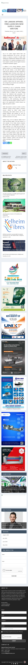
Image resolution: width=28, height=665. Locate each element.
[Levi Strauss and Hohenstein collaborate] (14, 245)
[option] (14, 484)
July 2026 (5, 538)
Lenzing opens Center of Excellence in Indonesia (12, 214)
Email (3, 561)
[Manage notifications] (25, 662)
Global (14, 33)
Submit (14, 641)
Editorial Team (13, 31)
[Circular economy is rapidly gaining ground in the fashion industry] (14, 185)
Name (3, 554)
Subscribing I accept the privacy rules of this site (13, 631)
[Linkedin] (9, 143)
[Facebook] (4, 143)
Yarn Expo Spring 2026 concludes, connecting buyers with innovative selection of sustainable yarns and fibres (13, 489)
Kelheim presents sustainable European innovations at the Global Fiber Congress (13, 235)
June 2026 (5, 541)
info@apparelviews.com (9, 653)
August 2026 (6, 535)
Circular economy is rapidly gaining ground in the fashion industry (14, 194)
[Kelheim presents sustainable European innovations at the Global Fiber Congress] (14, 225)
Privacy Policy (4, 602)
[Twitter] (6, 143)
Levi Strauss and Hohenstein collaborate (13, 254)
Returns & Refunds (5, 605)
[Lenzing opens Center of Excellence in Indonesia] (14, 205)
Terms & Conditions (5, 604)
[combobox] (3, 629)
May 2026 (5, 545)
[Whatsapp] (11, 143)
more (19, 599)
